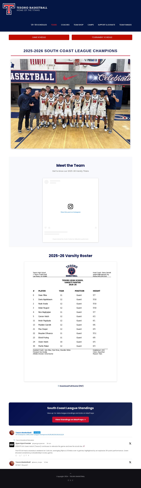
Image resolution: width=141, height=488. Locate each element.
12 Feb (46, 462)
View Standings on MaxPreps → (70, 419)
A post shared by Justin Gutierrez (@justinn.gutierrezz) (70, 239)
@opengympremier (38, 443)
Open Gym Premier (23, 443)
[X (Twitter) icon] (70, 480)
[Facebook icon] (72, 480)
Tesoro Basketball (23, 462)
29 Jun (49, 443)
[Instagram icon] (68, 480)
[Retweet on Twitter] (14, 440)
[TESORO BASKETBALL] (25, 9)
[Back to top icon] (70, 473)
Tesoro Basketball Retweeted (25, 440)
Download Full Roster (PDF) (71, 386)
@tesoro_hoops (37, 462)
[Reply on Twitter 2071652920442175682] (16, 455)
